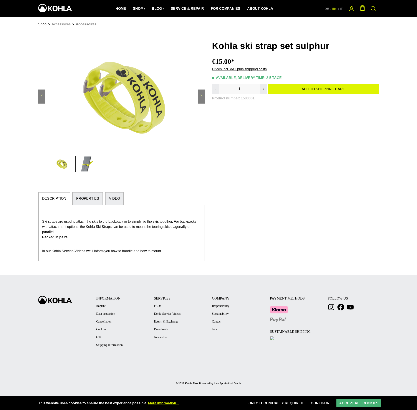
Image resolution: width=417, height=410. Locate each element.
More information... (163, 403)
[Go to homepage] (54, 8)
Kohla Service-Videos (68, 251)
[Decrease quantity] (215, 89)
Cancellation (103, 321)
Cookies (101, 329)
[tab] (54, 199)
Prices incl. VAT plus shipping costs (239, 69)
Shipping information (109, 345)
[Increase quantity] (263, 89)
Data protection (105, 313)
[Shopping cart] (362, 9)
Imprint (101, 306)
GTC (99, 337)
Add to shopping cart (323, 89)
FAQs (157, 306)
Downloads (161, 329)
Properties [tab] (87, 198)
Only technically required (275, 403)
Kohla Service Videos (167, 313)
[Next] (201, 97)
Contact (216, 321)
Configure (321, 403)
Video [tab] (114, 198)
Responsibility (220, 306)
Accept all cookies (359, 403)
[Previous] (41, 97)
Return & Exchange (166, 321)
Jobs (214, 329)
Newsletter (160, 337)
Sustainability (220, 313)
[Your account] (351, 9)
